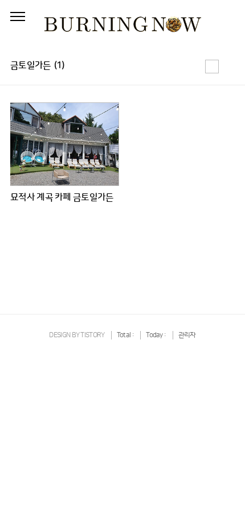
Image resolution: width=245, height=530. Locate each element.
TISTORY (92, 335)
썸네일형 (212, 66)
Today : (156, 335)
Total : (126, 335)
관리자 (187, 335)
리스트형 (228, 66)
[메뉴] (17, 17)
